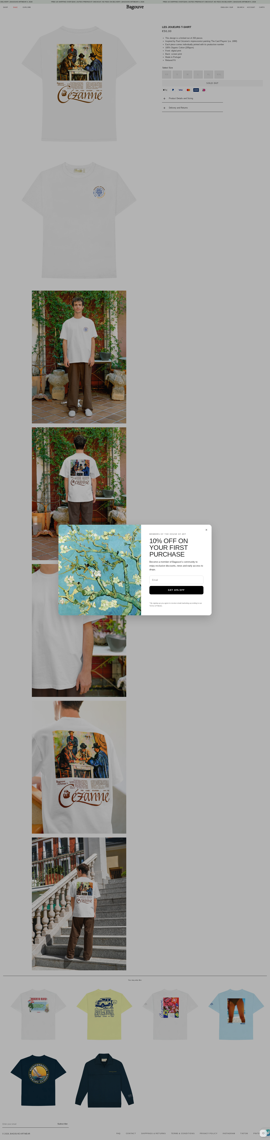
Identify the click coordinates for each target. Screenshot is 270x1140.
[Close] (206, 530)
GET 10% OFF (176, 590)
